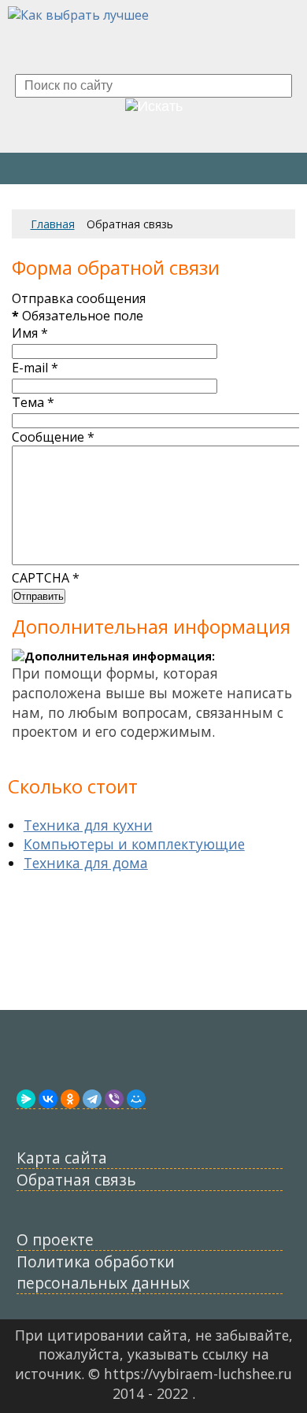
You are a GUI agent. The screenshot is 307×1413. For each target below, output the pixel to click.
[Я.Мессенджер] (26, 1098)
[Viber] (114, 1098)
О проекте (55, 1239)
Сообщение (53, 437)
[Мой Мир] (136, 1098)
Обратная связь (76, 1179)
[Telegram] (92, 1098)
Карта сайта (62, 1157)
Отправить (38, 596)
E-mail (35, 367)
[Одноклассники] (70, 1098)
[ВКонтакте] (48, 1098)
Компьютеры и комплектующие (134, 843)
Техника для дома (86, 862)
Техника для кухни (88, 825)
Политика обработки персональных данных (103, 1272)
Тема (33, 402)
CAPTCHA (46, 577)
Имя (30, 333)
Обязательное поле (77, 315)
